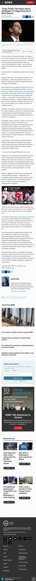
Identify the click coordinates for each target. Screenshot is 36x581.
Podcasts (5, 567)
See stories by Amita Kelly (18, 291)
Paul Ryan (23, 297)
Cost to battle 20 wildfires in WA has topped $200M (17, 332)
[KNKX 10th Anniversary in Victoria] (18, 399)
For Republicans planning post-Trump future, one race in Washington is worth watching (10, 492)
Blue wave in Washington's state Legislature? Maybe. (25, 456)
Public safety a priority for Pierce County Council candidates (25, 490)
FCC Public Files (23, 569)
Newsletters (6, 570)
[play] (3, 579)
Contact (5, 549)
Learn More (18, 428)
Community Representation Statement (23, 558)
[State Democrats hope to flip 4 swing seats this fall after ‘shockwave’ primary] (10, 446)
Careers (21, 546)
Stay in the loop (18, 378)
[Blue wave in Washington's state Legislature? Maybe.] (26, 446)
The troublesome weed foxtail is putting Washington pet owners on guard (17, 346)
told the (21, 217)
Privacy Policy (22, 380)
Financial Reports (23, 553)
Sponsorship (22, 549)
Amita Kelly (8, 16)
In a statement (11, 132)
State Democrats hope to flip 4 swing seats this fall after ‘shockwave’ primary (9, 458)
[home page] (8, 3)
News (14, 370)
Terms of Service (23, 562)
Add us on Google (27, 51)
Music (7, 370)
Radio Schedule (7, 560)
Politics (7, 297)
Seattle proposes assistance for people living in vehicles (16, 339)
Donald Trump (15, 297)
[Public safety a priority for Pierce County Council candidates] (26, 480)
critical (31, 109)
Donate (30, 2)
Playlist (5, 563)
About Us (5, 546)
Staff (4, 553)
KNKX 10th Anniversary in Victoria (18, 416)
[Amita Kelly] (5, 281)
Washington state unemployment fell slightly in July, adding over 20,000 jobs (18, 354)
